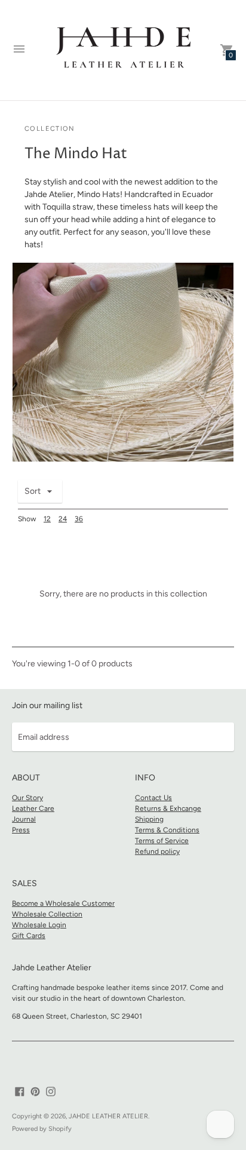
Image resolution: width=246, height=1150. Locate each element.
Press (21, 830)
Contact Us (153, 798)
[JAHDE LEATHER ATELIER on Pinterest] (35, 1091)
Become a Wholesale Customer (63, 903)
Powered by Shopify (42, 1129)
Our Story (27, 798)
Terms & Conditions (167, 830)
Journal (24, 819)
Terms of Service (162, 841)
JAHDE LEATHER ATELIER (108, 1116)
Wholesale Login (39, 925)
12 (47, 519)
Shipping (149, 819)
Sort (32, 491)
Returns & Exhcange (168, 808)
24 (63, 519)
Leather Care (33, 808)
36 (79, 519)
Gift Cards (28, 935)
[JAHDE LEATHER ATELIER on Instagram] (51, 1091)
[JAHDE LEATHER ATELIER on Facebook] (19, 1091)
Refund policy (157, 851)
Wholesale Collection (47, 914)
